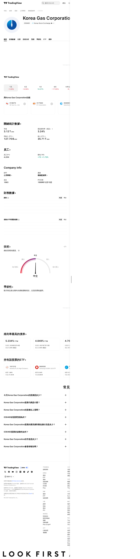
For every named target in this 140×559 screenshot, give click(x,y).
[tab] (60, 197)
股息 (44, 508)
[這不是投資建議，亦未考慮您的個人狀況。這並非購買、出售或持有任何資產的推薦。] (19, 250)
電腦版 (45, 532)
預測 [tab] (32, 39)
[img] (51, 23)
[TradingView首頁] (13, 3)
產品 (64, 3)
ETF (44, 477)
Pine (44, 488)
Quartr (30, 493)
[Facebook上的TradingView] (9, 472)
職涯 (68, 512)
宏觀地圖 (45, 522)
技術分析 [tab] (26, 39)
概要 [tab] (5, 39)
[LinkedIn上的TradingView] (20, 472)
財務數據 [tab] (12, 39)
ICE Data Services (16, 481)
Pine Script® (46, 524)
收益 (44, 506)
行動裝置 (45, 530)
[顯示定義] (8, 129)
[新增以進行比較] (24, 103)
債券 (44, 479)
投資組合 (45, 516)
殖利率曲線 (46, 518)
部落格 (69, 508)
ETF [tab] (44, 39)
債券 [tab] (50, 39)
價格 (68, 471)
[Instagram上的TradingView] (16, 472)
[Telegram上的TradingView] (24, 472)
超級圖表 (45, 469)
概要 (68, 481)
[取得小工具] (65, 246)
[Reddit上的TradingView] (31, 472)
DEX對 (45, 486)
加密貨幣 (45, 481)
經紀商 (69, 484)
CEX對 (45, 484)
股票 (44, 475)
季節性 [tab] (39, 39)
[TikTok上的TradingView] (28, 472)
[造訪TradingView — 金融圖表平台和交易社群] (11, 77)
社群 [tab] (19, 39)
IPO (44, 510)
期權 (44, 520)
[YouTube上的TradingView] (12, 472)
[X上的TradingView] (5, 472)
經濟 (44, 504)
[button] (67, 3)
